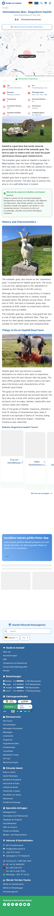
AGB (5, 659)
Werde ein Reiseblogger (13, 888)
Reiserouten (8, 798)
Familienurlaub (9, 747)
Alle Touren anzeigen (40, 493)
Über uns (7, 652)
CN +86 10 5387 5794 (15, 871)
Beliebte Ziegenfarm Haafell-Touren (20, 427)
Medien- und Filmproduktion (15, 835)
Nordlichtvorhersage (11, 802)
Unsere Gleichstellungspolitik (15, 667)
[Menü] (50, 3)
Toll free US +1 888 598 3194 (18, 861)
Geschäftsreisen (10, 823)
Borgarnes (38, 163)
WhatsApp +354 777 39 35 (17, 874)
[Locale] (30, 3)
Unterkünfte (8, 736)
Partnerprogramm (10, 891)
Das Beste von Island (12, 795)
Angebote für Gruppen (12, 820)
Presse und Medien (11, 831)
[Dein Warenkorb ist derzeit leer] (45, 3)
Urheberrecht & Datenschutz (15, 663)
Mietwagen (7, 732)
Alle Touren (7, 721)
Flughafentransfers (11, 743)
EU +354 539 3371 (14, 868)
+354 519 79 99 (13, 852)
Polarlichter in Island (11, 791)
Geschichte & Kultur (11, 783)
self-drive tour (21, 184)
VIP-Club (6, 758)
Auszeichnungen (10, 655)
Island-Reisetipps (10, 776)
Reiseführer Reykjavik (12, 780)
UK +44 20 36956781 (15, 864)
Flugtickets (7, 740)
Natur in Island (9, 772)
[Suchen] (41, 3)
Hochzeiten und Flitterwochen (15, 816)
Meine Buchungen (10, 762)
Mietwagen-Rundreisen (12, 728)
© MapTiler (28, 76)
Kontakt (6, 671)
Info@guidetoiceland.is (15, 849)
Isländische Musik (10, 787)
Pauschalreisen (9, 725)
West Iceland (8, 163)
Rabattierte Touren (11, 755)
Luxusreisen (8, 751)
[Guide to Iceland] (11, 3)
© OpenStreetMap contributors (42, 76)
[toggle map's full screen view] (50, 73)
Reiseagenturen (9, 812)
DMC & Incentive (10, 827)
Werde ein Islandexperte (13, 884)
